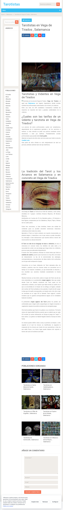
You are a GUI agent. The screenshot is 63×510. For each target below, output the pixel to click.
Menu (4, 10)
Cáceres (8, 117)
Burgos (8, 114)
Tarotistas (11, 4)
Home (2, 14)
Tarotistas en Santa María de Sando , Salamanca (29, 387)
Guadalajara (9, 139)
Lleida (7, 159)
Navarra (8, 172)
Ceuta (7, 125)
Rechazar (45, 501)
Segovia (8, 187)
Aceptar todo (35, 501)
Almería (8, 103)
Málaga (8, 165)
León (7, 156)
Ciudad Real (9, 128)
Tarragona (8, 193)
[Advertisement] (41, 51)
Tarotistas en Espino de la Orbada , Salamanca (49, 413)
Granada (8, 136)
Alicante (8, 101)
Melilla (8, 167)
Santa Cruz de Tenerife (10, 184)
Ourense (8, 174)
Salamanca (9, 14)
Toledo (8, 198)
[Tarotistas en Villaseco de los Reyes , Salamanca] (51, 429)
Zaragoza (8, 209)
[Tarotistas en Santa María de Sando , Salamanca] (31, 376)
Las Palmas (9, 154)
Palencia (8, 176)
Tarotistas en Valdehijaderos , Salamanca (48, 387)
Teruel (7, 196)
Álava (7, 97)
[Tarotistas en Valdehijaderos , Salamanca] (51, 376)
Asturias (8, 105)
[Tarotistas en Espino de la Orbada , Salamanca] (50, 402)
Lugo (7, 161)
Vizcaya (8, 205)
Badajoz (8, 110)
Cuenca (8, 132)
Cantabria (8, 121)
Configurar (55, 501)
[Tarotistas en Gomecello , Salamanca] (31, 429)
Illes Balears (9, 148)
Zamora (8, 207)
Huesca (8, 145)
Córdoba (8, 130)
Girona (7, 134)
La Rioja (8, 152)
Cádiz (7, 119)
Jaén (7, 150)
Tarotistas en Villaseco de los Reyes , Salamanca (50, 440)
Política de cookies (8, 506)
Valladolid (8, 202)
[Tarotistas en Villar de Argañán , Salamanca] (31, 402)
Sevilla (8, 189)
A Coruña (8, 94)
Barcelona (8, 112)
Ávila (7, 108)
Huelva (8, 143)
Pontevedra (9, 179)
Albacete (8, 99)
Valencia (8, 200)
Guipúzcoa (9, 141)
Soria (7, 191)
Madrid (8, 163)
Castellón (8, 123)
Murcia (8, 170)
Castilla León (26, 140)
